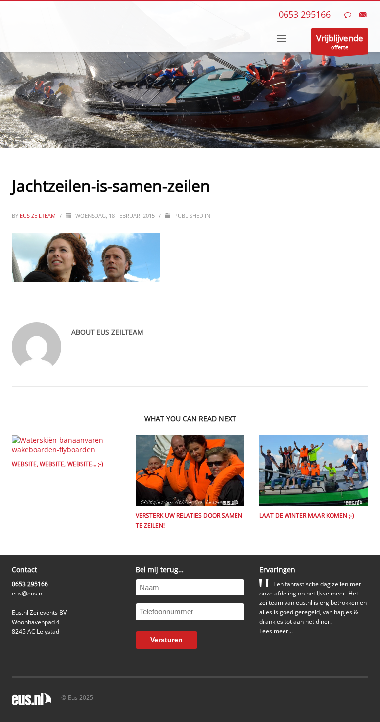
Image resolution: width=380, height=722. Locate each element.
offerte (339, 41)
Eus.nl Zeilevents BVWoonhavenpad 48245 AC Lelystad (39, 622)
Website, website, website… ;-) (57, 464)
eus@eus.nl (28, 593)
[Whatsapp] (347, 14)
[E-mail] (362, 14)
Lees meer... (276, 631)
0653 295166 (305, 14)
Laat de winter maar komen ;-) (306, 515)
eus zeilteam (38, 215)
